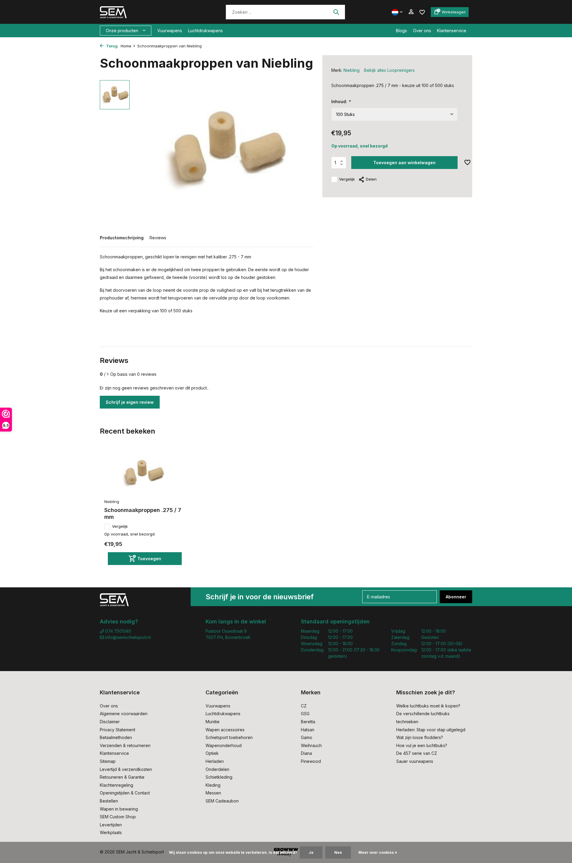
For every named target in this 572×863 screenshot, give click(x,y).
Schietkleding (219, 777)
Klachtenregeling (116, 785)
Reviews (158, 237)
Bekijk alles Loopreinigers (389, 70)
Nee (338, 852)
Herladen (215, 761)
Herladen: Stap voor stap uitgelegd (430, 729)
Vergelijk (347, 179)
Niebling (351, 70)
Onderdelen (217, 769)
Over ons (422, 30)
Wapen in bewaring (119, 808)
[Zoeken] (336, 12)
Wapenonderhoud (224, 745)
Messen (213, 792)
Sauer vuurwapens (414, 761)
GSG (305, 713)
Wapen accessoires (225, 729)
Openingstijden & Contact (125, 792)
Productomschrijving (122, 237)
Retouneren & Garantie (122, 777)
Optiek (212, 753)
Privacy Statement (117, 729)
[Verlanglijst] (422, 12)
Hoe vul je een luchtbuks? (421, 745)
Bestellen (109, 800)
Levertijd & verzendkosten (126, 769)
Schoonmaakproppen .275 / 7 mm (142, 513)
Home (126, 46)
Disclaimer (110, 721)
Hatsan (307, 729)
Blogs (401, 30)
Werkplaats (111, 832)
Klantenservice (451, 30)
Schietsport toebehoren (229, 737)
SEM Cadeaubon (222, 800)
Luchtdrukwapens (205, 30)
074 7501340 (117, 631)
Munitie (213, 721)
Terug (111, 46)
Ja (311, 852)
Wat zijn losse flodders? (419, 737)
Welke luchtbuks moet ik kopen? (428, 705)
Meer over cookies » (377, 852)
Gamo (306, 737)
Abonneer (456, 596)
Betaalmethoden (116, 737)
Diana (306, 753)
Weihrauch (311, 745)
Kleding (213, 785)
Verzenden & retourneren (125, 745)
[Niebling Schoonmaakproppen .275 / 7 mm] (143, 473)
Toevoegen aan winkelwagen (404, 162)
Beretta (308, 721)
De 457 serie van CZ (416, 753)
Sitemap (108, 761)
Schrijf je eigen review (130, 402)
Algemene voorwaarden (123, 713)
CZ (304, 705)
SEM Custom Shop (118, 816)
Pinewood (311, 761)
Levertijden (111, 824)
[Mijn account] (411, 12)
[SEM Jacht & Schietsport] (141, 12)
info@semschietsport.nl (128, 637)
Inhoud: (341, 101)
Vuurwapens (169, 30)
